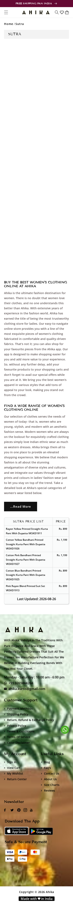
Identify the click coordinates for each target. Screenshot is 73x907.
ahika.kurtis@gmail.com (27, 689)
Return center (17, 779)
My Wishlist (15, 773)
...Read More (20, 506)
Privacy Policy (16, 726)
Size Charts (51, 785)
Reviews (49, 790)
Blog (47, 762)
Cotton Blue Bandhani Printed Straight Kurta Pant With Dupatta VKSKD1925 (25, 575)
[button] (57, 12)
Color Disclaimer (18, 743)
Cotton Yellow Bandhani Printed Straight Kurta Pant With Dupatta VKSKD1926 (25, 544)
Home (8, 24)
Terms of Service (18, 737)
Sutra (19, 24)
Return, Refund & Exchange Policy (30, 720)
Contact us (51, 773)
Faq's (47, 768)
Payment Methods (20, 708)
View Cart (13, 768)
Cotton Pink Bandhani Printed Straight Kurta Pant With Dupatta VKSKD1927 (25, 559)
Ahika (50, 892)
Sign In (11, 762)
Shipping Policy (17, 714)
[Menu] (6, 12)
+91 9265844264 (21, 683)
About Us (50, 779)
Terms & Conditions (20, 731)
